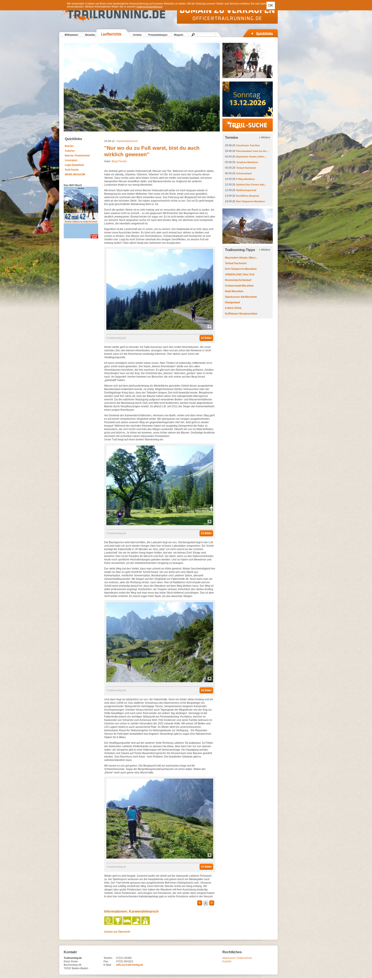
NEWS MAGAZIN (75, 174)
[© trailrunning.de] (159, 328)
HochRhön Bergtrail (247, 195)
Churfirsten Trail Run (248, 145)
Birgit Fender (119, 161)
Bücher (69, 146)
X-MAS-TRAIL (233, 308)
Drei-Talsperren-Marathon (250, 201)
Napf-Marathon (234, 291)
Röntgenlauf (232, 302)
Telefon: (108, 957)
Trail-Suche (72, 169)
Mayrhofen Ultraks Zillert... (251, 156)
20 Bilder (206, 337)
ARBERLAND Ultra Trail (239, 274)
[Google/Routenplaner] (145, 924)
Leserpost (71, 160)
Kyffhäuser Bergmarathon (241, 313)
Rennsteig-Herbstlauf (238, 280)
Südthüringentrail (246, 190)
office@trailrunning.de (129, 964)
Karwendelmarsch (127, 141)
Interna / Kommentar (77, 155)
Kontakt (226, 961)
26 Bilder (206, 690)
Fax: (106, 961)
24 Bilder (206, 533)
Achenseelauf (244, 173)
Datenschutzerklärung (149, 6)
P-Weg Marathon (245, 179)
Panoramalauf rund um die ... (252, 151)
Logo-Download (74, 165)
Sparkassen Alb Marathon (241, 296)
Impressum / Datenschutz (237, 957)
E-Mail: (108, 964)
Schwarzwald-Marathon (239, 285)
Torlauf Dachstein (246, 168)
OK (270, 5)
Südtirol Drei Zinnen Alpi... (251, 184)
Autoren (70, 150)
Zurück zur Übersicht (117, 931)
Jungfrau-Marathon (247, 162)
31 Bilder (206, 866)
